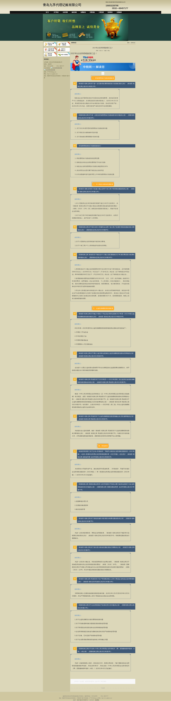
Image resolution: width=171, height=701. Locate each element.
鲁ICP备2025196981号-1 (82, 700)
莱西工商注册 (109, 2)
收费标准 (83, 12)
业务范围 (65, 12)
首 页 (47, 12)
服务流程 (74, 12)
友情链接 (119, 12)
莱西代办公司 (122, 2)
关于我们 (56, 12)
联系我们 (110, 12)
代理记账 (92, 12)
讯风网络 (97, 700)
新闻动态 (133, 42)
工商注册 (101, 12)
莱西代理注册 (115, 2)
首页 (128, 42)
